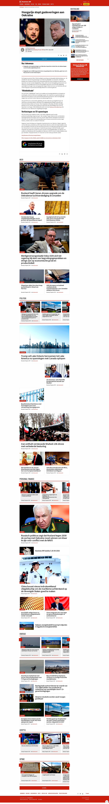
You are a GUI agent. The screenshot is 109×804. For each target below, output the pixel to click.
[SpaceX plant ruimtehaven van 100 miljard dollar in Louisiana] (80, 11)
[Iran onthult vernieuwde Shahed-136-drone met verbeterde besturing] (44, 414)
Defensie (22, 189)
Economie (21, 4)
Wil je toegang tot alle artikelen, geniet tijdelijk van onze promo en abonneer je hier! (41, 138)
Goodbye (40, 799)
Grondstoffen (23, 701)
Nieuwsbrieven (34, 793)
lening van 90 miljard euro (56, 107)
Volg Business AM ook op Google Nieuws (31, 135)
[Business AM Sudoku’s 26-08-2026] (27, 547)
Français (87, 793)
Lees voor (44, 59)
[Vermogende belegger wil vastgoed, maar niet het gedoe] (30, 763)
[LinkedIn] (83, 793)
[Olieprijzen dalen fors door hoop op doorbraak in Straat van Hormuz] (32, 270)
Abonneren (86, 4)
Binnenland (48, 715)
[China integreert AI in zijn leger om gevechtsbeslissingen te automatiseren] (57, 597)
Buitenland (22, 45)
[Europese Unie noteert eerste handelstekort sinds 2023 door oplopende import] (32, 703)
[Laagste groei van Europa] (51, 763)
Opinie (22, 772)
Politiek (32, 4)
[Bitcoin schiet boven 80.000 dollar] (30, 734)
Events (39, 793)
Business (47, 282)
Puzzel (21, 554)
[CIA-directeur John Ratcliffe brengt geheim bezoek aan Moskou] (57, 364)
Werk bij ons (44, 793)
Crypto (52, 4)
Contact (87, 799)
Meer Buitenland (82, 59)
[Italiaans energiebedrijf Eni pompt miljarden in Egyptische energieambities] (27, 622)
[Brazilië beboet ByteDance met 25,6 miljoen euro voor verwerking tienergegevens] (32, 388)
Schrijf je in (80, 79)
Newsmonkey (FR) (33, 799)
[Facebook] (78, 793)
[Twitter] (80, 793)
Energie (39, 4)
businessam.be (32, 48)
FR (88, 1)
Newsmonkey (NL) (24, 799)
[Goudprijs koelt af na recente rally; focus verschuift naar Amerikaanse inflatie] (57, 201)
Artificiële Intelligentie (51, 609)
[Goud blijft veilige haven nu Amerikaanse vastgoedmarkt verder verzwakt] (32, 597)
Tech (36, 4)
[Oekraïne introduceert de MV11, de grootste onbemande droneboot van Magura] (57, 452)
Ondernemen (27, 4)
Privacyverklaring (63, 793)
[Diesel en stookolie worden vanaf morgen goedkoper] (27, 694)
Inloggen (84, 1)
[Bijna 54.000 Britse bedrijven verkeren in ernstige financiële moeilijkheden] (57, 660)
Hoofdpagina (22, 7)
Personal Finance (46, 4)
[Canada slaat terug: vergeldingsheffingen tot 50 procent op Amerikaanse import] (32, 201)
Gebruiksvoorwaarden (53, 793)
